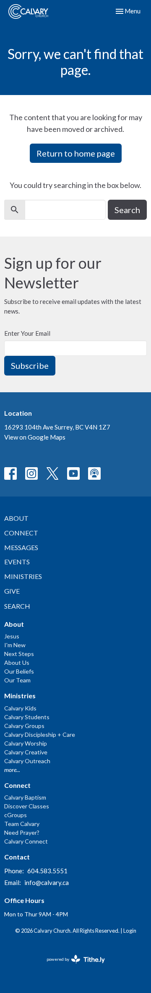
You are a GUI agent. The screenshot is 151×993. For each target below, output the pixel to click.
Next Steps (19, 653)
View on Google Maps (34, 437)
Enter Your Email (27, 333)
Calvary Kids (20, 708)
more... (12, 769)
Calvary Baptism (25, 797)
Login (129, 930)
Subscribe (30, 365)
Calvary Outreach (27, 760)
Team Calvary (21, 823)
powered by (71, 966)
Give (12, 591)
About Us (16, 662)
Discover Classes (26, 806)
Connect (21, 533)
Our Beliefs (19, 671)
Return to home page (75, 153)
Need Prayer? (21, 832)
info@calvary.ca (46, 882)
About (16, 518)
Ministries (23, 576)
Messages (21, 547)
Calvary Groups (24, 725)
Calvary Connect (26, 841)
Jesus (11, 636)
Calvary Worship (25, 743)
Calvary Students (26, 716)
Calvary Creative (25, 752)
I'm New (15, 644)
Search (127, 210)
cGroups (15, 814)
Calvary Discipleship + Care (39, 734)
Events (17, 562)
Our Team (17, 680)
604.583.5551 (47, 871)
